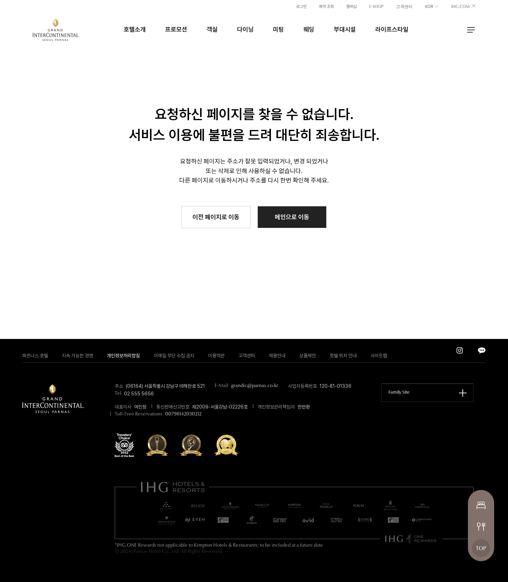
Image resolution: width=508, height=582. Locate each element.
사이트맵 (378, 355)
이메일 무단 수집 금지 (174, 355)
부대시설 (345, 29)
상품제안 (307, 355)
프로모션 (176, 29)
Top (481, 549)
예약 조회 (326, 6)
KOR (429, 6)
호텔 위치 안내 (343, 355)
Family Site (399, 392)
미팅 (278, 29)
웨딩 (308, 29)
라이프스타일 (391, 29)
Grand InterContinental (55, 30)
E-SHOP (376, 7)
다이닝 (245, 29)
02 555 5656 (139, 393)
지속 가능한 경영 (77, 355)
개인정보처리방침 (123, 355)
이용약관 (216, 355)
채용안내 (277, 355)
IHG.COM (461, 7)
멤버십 (351, 6)
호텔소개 (135, 29)
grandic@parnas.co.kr (254, 386)
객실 (212, 29)
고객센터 (404, 7)
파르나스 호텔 (35, 355)
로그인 (301, 6)
